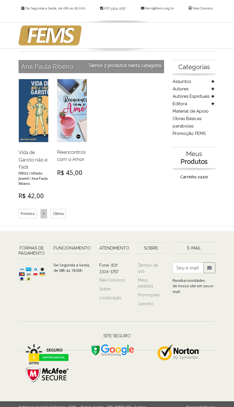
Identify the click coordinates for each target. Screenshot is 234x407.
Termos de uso (148, 268)
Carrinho (146, 304)
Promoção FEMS (189, 133)
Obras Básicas (187, 118)
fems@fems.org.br (159, 8)
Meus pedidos (145, 283)
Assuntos (182, 81)
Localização (110, 298)
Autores (180, 88)
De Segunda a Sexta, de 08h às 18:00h (55, 8)
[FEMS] (50, 35)
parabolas (183, 126)
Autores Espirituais (191, 96)
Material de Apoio (191, 111)
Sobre (104, 289)
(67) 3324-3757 (114, 8)
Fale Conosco (202, 8)
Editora (180, 103)
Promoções (149, 295)
